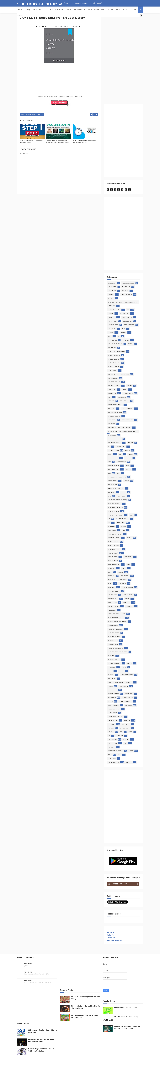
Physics (129, 663)
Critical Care (112, 389)
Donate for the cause (114, 940)
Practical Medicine (127, 675)
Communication (113, 378)
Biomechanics (112, 321)
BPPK (123, 328)
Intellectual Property (115, 507)
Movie (128, 564)
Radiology (128, 705)
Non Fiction (125, 576)
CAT (119, 336)
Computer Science (75, 10)
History (123, 492)
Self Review (111, 724)
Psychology (112, 697)
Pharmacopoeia (113, 644)
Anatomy (111, 294)
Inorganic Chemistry (114, 503)
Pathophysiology (113, 606)
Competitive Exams (114, 382)
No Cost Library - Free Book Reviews (39, 4)
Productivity (114, 10)
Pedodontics (112, 610)
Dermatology (124, 401)
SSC (109, 735)
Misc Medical (128, 557)
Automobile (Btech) (114, 309)
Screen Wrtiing (113, 720)
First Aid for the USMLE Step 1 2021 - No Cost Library (31, 142)
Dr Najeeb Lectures (114, 416)
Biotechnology (113, 325)
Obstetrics (111, 587)
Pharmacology (113, 640)
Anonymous (28, 964)
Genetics (128, 469)
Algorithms (126, 287)
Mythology (111, 568)
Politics (121, 671)
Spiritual (111, 732)
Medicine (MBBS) (31, 114)
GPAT (109, 473)
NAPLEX (124, 568)
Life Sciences (121, 522)
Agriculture (112, 287)
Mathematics (112, 530)
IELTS (109, 496)
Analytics (125, 290)
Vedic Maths (112, 758)
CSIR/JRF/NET (112, 393)
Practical (111, 675)
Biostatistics (127, 321)
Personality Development (116, 614)
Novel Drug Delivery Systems (117, 579)
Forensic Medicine (113, 465)
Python (110, 701)
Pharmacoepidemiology (115, 629)
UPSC (131, 751)
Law (109, 522)
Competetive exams (97, 10)
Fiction (110, 454)
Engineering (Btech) (114, 443)
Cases (109, 336)
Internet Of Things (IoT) (115, 515)
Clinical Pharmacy (114, 363)
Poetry (110, 671)
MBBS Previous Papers (115, 534)
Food (109, 462)
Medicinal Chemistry (114, 549)
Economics (111, 424)
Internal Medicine (113, 511)
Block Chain (111, 328)
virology (129, 762)
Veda (119, 754)
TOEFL (125, 743)
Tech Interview (112, 743)
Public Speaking (127, 697)
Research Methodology (115, 716)
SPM (121, 732)
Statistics (119, 735)
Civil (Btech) (112, 347)
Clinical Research (113, 366)
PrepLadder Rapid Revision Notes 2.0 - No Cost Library (84, 142)
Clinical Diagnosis (114, 355)
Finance (130, 454)
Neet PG (40, 114)
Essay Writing (120, 446)
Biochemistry (124, 313)
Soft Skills (126, 724)
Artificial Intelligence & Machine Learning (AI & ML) (122, 302)
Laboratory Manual (122, 519)
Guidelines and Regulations (117, 477)
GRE (118, 473)
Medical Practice (113, 541)
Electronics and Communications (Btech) (121, 431)
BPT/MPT (110, 332)
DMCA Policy (111, 935)
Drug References (127, 420)
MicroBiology (112, 557)
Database (111, 401)
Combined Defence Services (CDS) (118, 374)
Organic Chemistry (114, 591)
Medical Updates (113, 545)
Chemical (126, 340)
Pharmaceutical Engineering (117, 621)
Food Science (121, 462)
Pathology (126, 602)
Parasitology (112, 602)
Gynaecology (112, 481)
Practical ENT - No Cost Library (125, 1007)
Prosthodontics (113, 694)
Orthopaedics (128, 595)
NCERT (110, 572)
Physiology (111, 667)
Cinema (130, 344)
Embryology (112, 435)
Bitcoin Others (129, 325)
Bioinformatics (127, 317)
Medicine (37, 10)
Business (123, 332)
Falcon (127, 450)
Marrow (123, 526)
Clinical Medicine (113, 359)
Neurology (111, 576)
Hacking (126, 481)
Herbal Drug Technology (116, 488)
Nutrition (123, 583)
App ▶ (28, 10)
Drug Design (112, 420)
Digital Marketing (127, 408)
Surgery (126, 739)
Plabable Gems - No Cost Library (126, 1017)
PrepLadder (111, 678)
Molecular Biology (114, 564)
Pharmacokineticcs (114, 637)
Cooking (129, 386)
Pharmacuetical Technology (117, 652)
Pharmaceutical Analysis (116, 618)
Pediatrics (129, 606)
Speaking (111, 728)
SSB (130, 732)
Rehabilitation (112, 713)
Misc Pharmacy (113, 560)
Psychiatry (128, 694)
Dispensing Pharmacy (115, 412)
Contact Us (111, 938)
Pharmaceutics (113, 625)
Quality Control (113, 705)
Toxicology (111, 747)
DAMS (22, 114)
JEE (109, 519)
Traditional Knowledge (115, 751)
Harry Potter (112, 484)
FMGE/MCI (128, 458)
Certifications (112, 340)
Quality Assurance (125, 701)
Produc (110, 686)
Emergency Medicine (114, 439)
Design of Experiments (115, 405)
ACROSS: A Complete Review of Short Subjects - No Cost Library (57, 142)
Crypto (125, 389)
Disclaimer (111, 932)
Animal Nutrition (126, 294)
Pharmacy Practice (114, 659)
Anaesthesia (112, 290)
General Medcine (113, 469)
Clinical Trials (112, 370)
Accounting (111, 283)
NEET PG (49, 10)
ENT (109, 446)
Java (131, 515)
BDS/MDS (110, 313)
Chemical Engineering (115, 344)
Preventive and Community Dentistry (120, 682)
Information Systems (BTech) (117, 500)
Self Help (127, 720)
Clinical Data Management (116, 351)
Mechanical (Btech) (114, 538)
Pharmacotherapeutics (115, 648)
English (130, 443)
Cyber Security (128, 393)
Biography (111, 317)
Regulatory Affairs (114, 709)
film (120, 454)
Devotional (111, 408)
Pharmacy (59, 10)
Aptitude (111, 298)
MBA (124, 530)
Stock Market (112, 739)
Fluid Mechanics (113, 458)
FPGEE (127, 465)
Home (20, 10)
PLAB (124, 667)
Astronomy (111, 306)
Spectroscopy (125, 728)
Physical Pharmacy (114, 663)
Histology (111, 492)
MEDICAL (129, 538)
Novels (135, 10)
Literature (111, 526)
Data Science (122, 397)
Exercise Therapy (113, 450)
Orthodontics (112, 595)
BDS (128, 309)
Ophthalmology (127, 587)
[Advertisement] (59, 79)
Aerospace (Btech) (128, 283)
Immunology (121, 496)
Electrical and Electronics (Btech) (119, 427)
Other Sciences (113, 598)
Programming (112, 690)
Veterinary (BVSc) (113, 762)
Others (126, 10)
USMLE (110, 754)
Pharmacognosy (113, 633)
